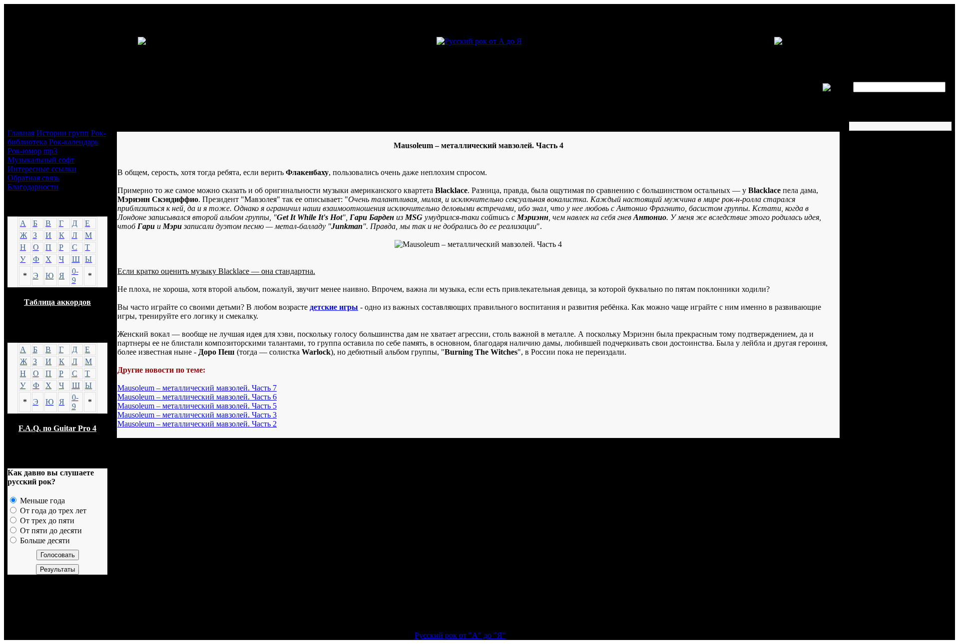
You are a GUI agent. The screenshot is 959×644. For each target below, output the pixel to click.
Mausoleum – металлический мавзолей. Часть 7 (197, 388)
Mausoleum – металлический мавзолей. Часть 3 (197, 415)
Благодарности (32, 187)
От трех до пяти (46, 520)
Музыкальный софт (40, 160)
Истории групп (62, 133)
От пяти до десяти (50, 530)
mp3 (50, 151)
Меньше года (41, 500)
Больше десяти (44, 540)
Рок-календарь (73, 142)
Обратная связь (33, 178)
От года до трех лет (52, 510)
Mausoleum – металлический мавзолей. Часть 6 (197, 397)
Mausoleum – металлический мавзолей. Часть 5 (197, 406)
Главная (20, 133)
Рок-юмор (24, 151)
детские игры (334, 307)
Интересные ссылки (41, 169)
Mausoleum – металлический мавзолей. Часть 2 (197, 424)
